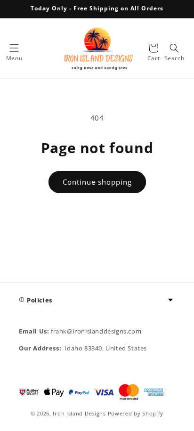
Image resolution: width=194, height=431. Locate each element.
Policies (39, 300)
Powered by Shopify (136, 413)
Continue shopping (97, 182)
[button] (14, 48)
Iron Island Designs (79, 413)
